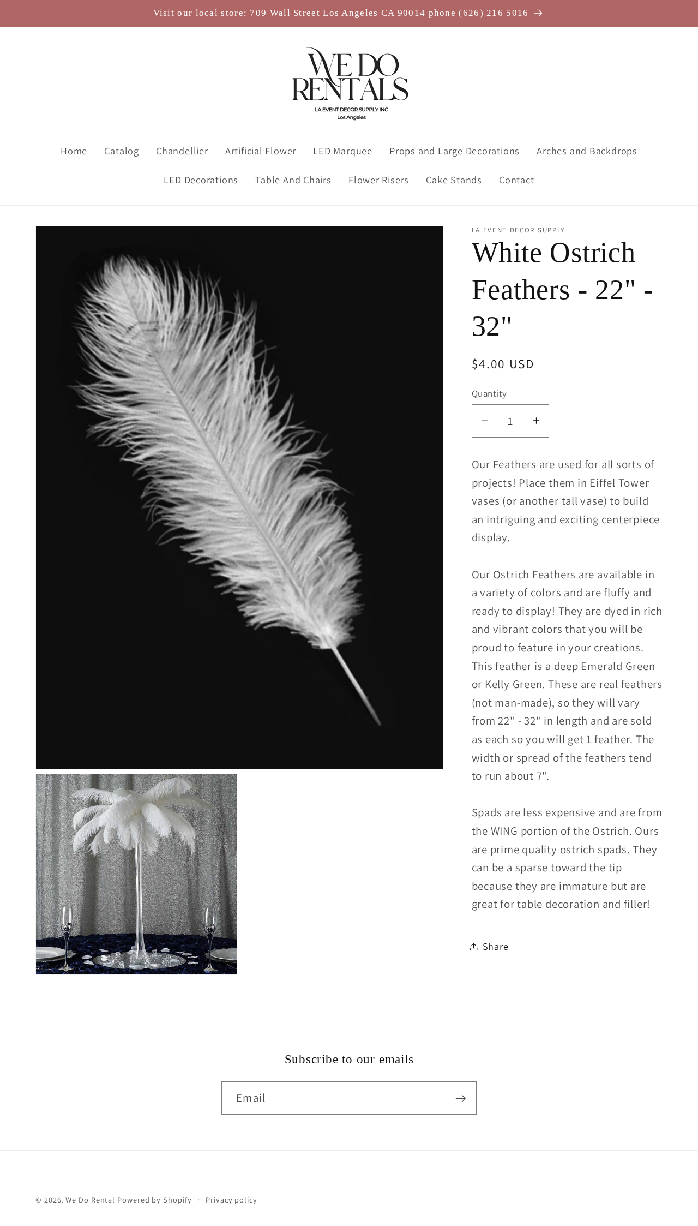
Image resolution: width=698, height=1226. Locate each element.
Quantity (489, 393)
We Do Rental (90, 1199)
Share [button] (496, 946)
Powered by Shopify (154, 1199)
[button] (51, 83)
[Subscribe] (460, 1098)
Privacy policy (231, 1199)
